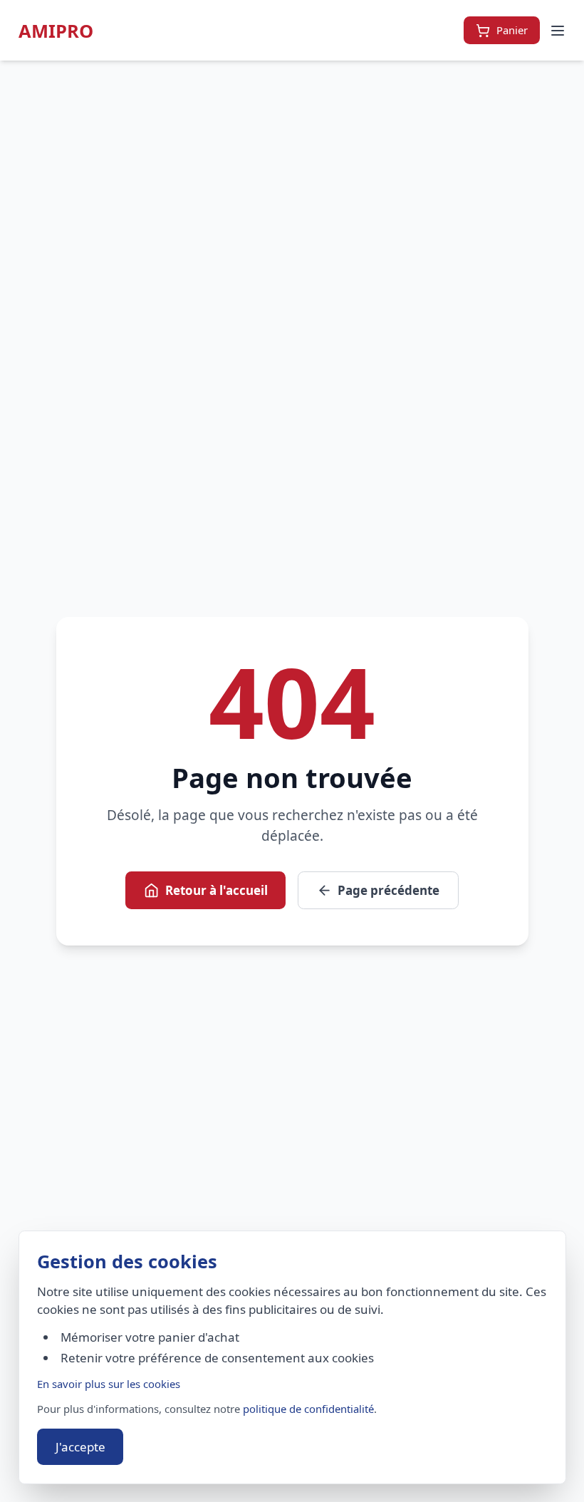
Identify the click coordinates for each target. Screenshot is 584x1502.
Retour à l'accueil (216, 890)
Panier (512, 30)
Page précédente (388, 890)
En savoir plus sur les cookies (108, 1384)
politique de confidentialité (308, 1409)
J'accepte (80, 1447)
